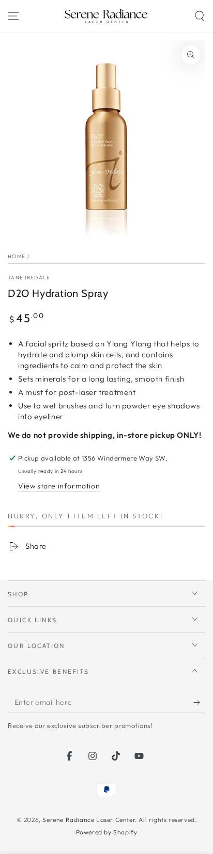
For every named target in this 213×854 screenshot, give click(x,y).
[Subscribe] (199, 702)
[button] (199, 16)
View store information (59, 486)
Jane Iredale (29, 277)
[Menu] (13, 16)
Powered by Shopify (107, 832)
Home (16, 256)
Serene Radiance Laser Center (88, 820)
